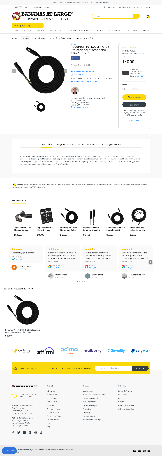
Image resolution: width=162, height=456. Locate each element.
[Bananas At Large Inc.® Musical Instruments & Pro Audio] (43, 16)
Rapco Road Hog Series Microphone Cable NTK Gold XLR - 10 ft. (138, 231)
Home (14, 38)
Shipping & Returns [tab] (111, 144)
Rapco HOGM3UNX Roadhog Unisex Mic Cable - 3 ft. (91, 230)
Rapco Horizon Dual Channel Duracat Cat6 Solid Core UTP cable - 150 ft (22, 231)
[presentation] (147, 201)
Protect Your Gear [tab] (87, 144)
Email (73, 107)
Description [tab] (46, 144)
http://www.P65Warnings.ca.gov (35, 187)
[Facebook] (13, 433)
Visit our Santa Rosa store (22, 418)
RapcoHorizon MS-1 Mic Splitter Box (45, 229)
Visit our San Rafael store (22, 405)
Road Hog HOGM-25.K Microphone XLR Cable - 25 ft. (115, 230)
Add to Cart (136, 97)
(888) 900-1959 (20, 7)
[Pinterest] (30, 433)
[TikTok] (41, 433)
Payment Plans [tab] (65, 144)
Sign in (147, 7)
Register (139, 7)
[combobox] (115, 16)
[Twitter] (18, 433)
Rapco (26, 38)
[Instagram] (24, 433)
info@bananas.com (40, 7)
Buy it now (134, 105)
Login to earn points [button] (134, 121)
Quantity (125, 84)
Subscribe (140, 368)
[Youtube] (35, 433)
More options (82, 107)
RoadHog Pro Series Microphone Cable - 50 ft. (68, 230)
